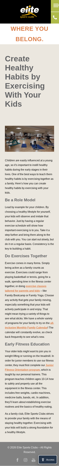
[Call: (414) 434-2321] (55, 18)
